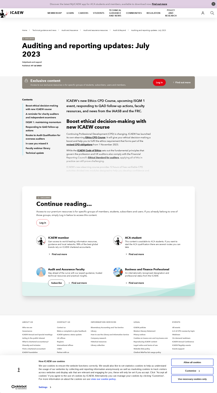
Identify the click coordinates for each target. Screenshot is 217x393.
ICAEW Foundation (30, 352)
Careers (83, 13)
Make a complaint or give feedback (71, 331)
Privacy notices (139, 334)
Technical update (35, 153)
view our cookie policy (103, 379)
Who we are (27, 327)
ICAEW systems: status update (69, 334)
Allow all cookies (192, 362)
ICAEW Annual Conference (183, 342)
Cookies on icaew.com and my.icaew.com (151, 338)
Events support (178, 349)
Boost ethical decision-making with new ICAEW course (42, 107)
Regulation (153, 13)
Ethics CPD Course (95, 137)
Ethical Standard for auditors (103, 157)
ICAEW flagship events (181, 345)
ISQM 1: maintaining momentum (43, 122)
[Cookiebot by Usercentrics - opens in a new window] (19, 387)
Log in (159, 82)
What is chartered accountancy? (35, 342)
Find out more (159, 4)
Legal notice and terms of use (146, 345)
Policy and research (171, 13)
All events (176, 327)
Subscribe (56, 283)
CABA (59, 349)
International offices (65, 345)
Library (93, 331)
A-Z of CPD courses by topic (183, 331)
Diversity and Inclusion (31, 345)
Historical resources (98, 342)
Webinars (176, 334)
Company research (98, 338)
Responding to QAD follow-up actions (42, 129)
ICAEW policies (140, 327)
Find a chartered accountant (33, 349)
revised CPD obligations (79, 144)
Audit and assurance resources (95, 30)
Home (24, 30)
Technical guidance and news (115, 13)
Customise (190, 370)
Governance (27, 331)
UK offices (61, 338)
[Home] (12, 13)
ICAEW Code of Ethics (89, 150)
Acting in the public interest (33, 338)
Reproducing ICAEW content (145, 342)
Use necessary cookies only (192, 379)
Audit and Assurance (70, 30)
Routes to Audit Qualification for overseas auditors (43, 137)
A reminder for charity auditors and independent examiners (42, 116)
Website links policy (142, 349)
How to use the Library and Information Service (110, 334)
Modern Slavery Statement (144, 331)
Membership (55, 13)
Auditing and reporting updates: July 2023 (148, 30)
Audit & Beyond (119, 30)
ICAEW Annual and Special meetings (37, 334)
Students (98, 13)
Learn (70, 13)
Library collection (98, 345)
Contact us (61, 327)
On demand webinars (181, 338)
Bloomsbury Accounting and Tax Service (107, 327)
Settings (43, 387)
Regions (60, 342)
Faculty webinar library (38, 148)
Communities (134, 13)
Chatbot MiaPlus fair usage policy (147, 352)
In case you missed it (37, 143)
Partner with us (63, 352)
